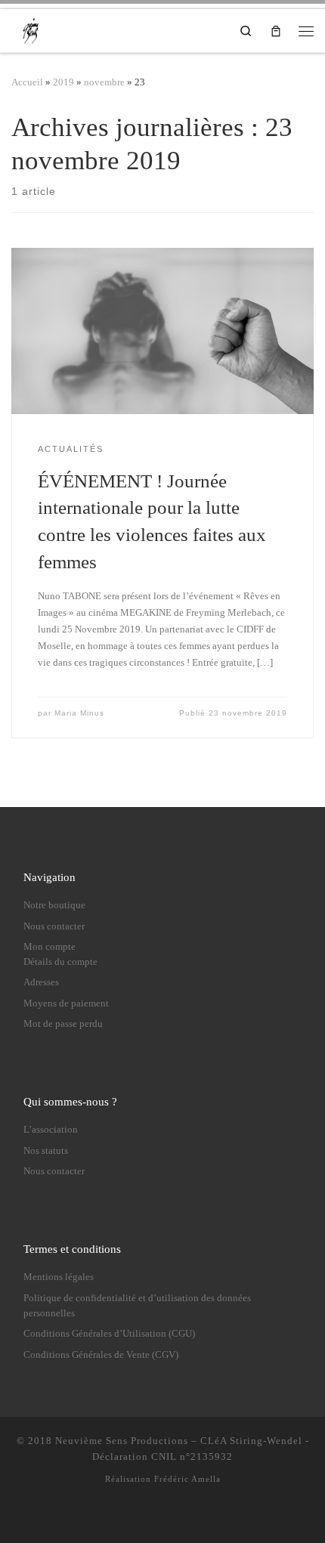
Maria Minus (79, 713)
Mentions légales (58, 1277)
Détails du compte (60, 962)
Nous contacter (54, 926)
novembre (104, 82)
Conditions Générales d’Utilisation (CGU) (109, 1333)
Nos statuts (45, 1151)
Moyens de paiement (66, 1003)
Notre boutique (54, 905)
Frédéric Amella (187, 1478)
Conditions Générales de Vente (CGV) (100, 1355)
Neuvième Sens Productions (121, 1440)
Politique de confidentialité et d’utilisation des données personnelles (137, 1306)
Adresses (41, 982)
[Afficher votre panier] (276, 30)
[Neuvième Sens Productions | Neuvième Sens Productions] (32, 29)
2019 (63, 82)
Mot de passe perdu (63, 1024)
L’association (50, 1129)
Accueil (27, 82)
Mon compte (49, 947)
